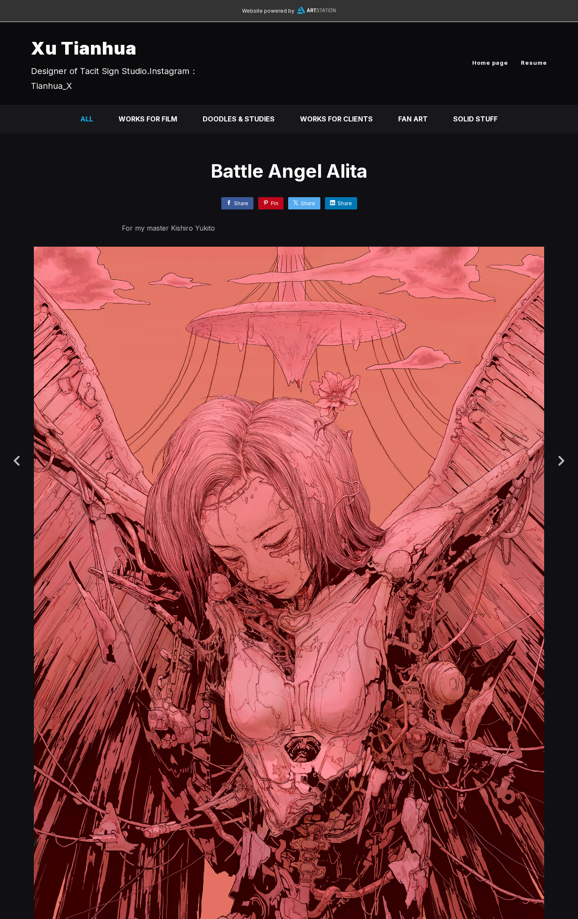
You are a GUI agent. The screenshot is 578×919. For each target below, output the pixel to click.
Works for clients (336, 119)
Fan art (413, 119)
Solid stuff (475, 119)
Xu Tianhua (84, 48)
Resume (534, 62)
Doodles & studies (239, 119)
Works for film (147, 119)
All (86, 119)
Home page (490, 62)
